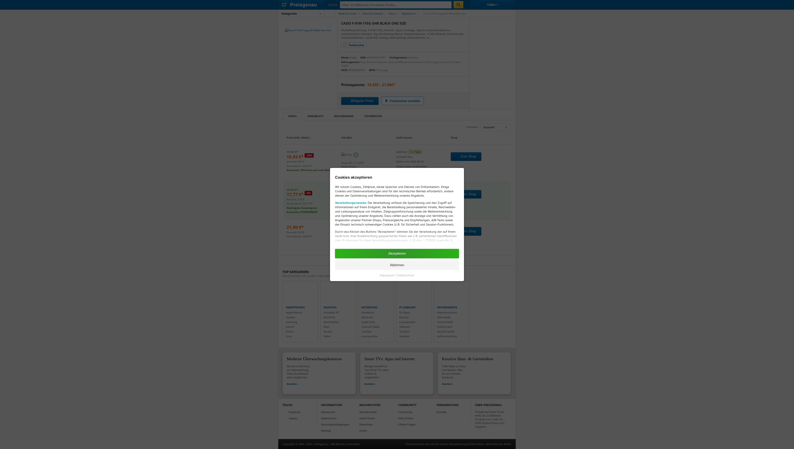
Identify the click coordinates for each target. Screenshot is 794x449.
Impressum (387, 275)
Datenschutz (405, 275)
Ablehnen (397, 265)
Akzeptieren (397, 253)
